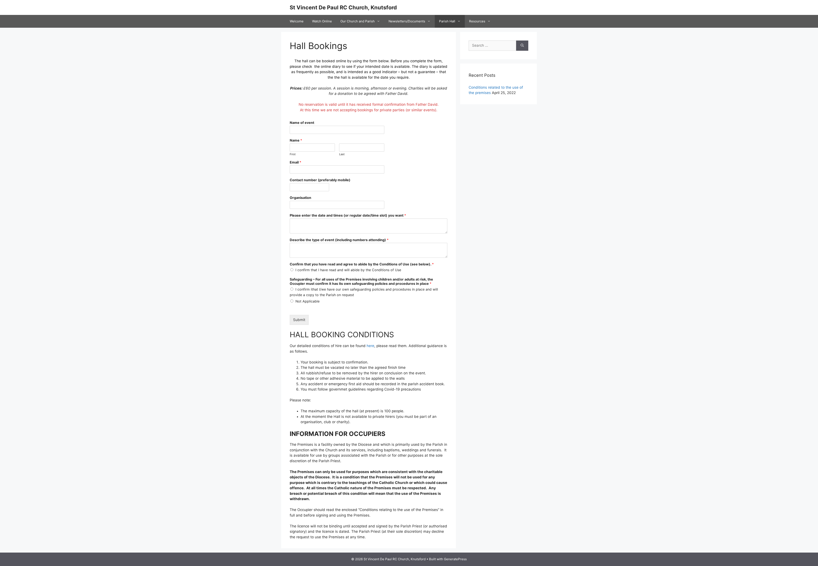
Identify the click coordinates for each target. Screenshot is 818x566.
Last (342, 154)
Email (295, 162)
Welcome (297, 21)
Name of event (302, 122)
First (293, 154)
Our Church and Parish (357, 21)
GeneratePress (455, 559)
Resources (477, 21)
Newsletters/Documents (407, 21)
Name (296, 140)
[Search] (522, 46)
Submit (299, 320)
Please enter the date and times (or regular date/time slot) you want (348, 215)
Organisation (300, 197)
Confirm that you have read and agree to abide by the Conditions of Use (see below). (362, 264)
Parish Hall (447, 21)
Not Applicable (307, 301)
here (370, 346)
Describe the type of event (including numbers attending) (339, 240)
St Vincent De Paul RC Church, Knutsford (343, 7)
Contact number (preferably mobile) (320, 180)
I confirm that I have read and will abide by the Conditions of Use (348, 270)
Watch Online (322, 21)
